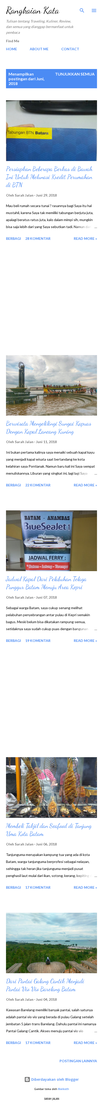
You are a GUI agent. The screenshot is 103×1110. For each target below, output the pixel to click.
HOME (11, 49)
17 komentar (37, 887)
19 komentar (37, 640)
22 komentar (37, 485)
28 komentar (37, 238)
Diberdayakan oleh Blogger (54, 1079)
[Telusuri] (82, 9)
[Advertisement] (51, 299)
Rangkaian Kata (32, 10)
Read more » (85, 238)
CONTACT (70, 49)
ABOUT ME (39, 49)
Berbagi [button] (13, 238)
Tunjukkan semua (74, 74)
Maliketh (63, 1089)
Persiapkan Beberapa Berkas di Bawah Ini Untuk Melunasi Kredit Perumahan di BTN (49, 177)
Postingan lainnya (78, 1061)
